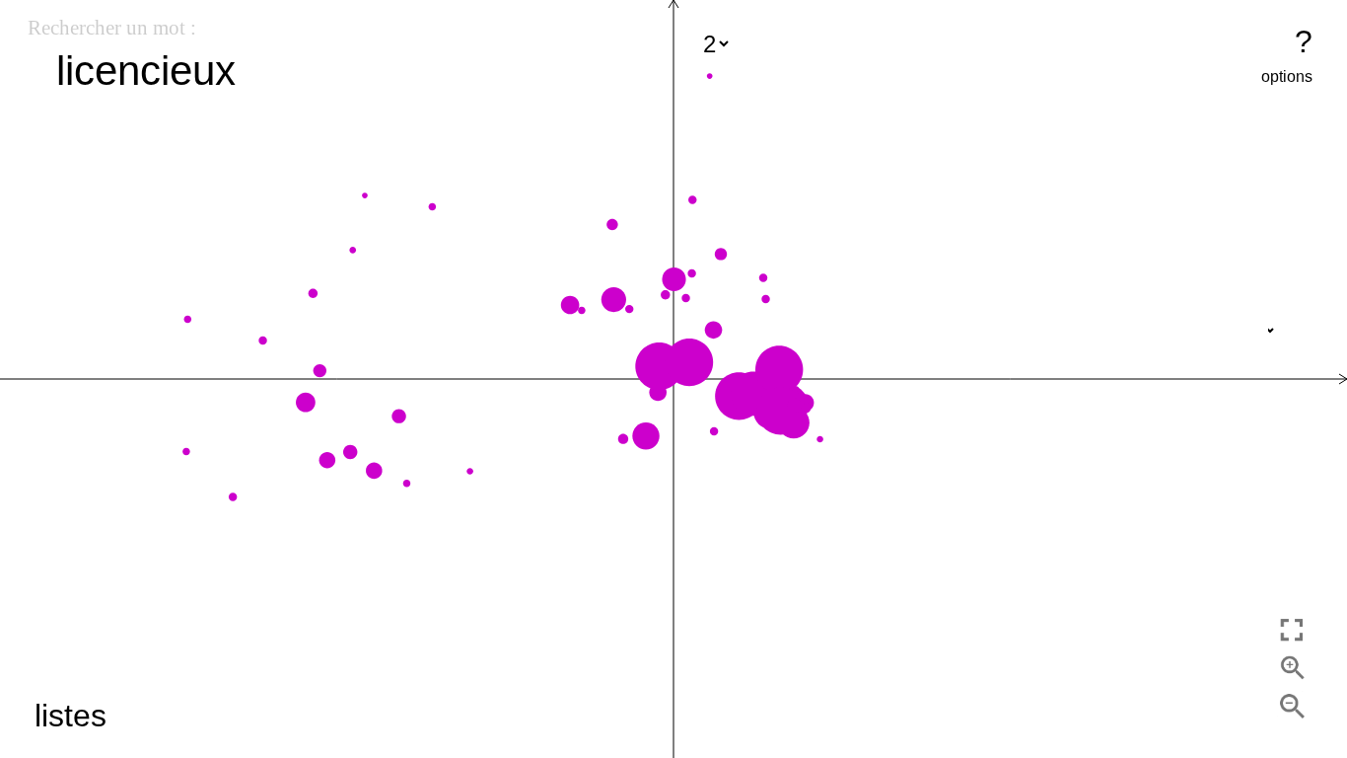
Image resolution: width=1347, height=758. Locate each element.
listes (70, 715)
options (1286, 76)
